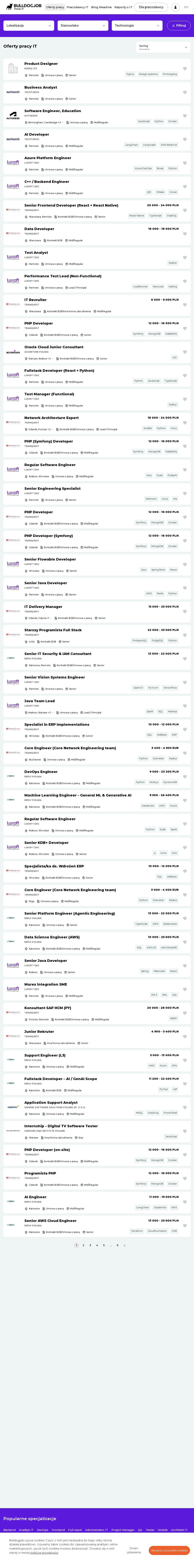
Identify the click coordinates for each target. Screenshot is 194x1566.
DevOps (42, 1530)
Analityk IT (26, 1530)
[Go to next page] (124, 1245)
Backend (9, 1530)
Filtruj (181, 25)
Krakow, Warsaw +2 (39, 712)
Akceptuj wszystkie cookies (169, 1550)
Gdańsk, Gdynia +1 (38, 618)
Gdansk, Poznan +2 (39, 429)
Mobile (163, 1530)
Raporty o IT (123, 7)
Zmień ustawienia (134, 1550)
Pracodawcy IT (77, 7)
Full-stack (75, 1530)
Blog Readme (101, 7)
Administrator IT (96, 1530)
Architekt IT (179, 1530)
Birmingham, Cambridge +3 (44, 122)
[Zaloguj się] (175, 7)
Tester (150, 1530)
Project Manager (123, 1530)
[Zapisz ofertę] (184, 68)
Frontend (58, 1530)
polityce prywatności (44, 1552)
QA (140, 1530)
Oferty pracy (55, 7)
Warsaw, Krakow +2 (39, 358)
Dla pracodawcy (151, 7)
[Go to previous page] (69, 1245)
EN (186, 7)
